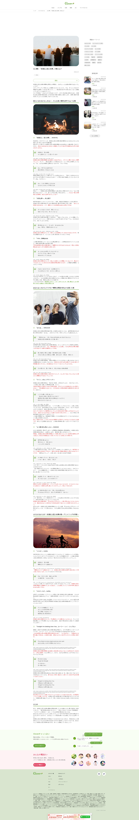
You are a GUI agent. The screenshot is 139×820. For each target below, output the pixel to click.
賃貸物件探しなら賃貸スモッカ (79, 793)
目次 (56, 80)
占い (76, 7)
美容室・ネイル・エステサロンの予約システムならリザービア (75, 800)
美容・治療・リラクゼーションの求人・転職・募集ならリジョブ (48, 800)
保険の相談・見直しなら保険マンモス (41, 808)
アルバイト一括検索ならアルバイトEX (41, 793)
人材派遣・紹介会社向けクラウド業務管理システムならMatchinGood (56, 801)
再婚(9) (93, 62)
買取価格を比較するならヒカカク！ (96, 806)
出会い (53, 7)
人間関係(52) (93, 59)
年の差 (94, 119)
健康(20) (100, 59)
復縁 (71, 7)
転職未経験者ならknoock (67, 793)
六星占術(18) (87, 62)
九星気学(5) (99, 57)
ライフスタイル (83, 7)
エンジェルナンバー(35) (98, 43)
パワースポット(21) (89, 54)
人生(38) (86, 59)
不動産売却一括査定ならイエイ (62, 806)
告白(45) (99, 62)
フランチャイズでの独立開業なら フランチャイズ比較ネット (76, 797)
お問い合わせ (61, 784)
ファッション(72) (98, 54)
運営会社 (60, 776)
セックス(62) (97, 48)
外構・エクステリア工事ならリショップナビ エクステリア (47, 796)
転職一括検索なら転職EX (55, 793)
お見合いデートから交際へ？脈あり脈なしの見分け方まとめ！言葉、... (99, 126)
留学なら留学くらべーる (95, 797)
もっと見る (95, 135)
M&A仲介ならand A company (83, 805)
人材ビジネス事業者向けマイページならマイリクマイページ (84, 801)
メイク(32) (87, 57)
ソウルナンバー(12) (89, 51)
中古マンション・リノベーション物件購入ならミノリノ (69, 795)
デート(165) (97, 51)
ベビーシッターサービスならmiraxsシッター (54, 804)
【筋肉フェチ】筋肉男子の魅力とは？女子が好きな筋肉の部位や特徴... (99, 103)
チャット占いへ (39, 745)
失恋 (66, 7)
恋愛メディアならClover (87, 798)
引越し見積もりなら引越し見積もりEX (95, 793)
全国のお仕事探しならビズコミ (66, 802)
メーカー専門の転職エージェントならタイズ (48, 805)
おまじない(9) (87, 43)
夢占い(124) (87, 65)
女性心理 (95, 108)
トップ (34, 10)
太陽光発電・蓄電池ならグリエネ (56, 797)
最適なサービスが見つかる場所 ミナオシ (46, 806)
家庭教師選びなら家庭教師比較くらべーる (55, 798)
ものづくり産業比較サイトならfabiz (73, 798)
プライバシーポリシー (62, 781)
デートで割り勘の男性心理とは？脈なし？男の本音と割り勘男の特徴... (99, 80)
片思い (37, 75)
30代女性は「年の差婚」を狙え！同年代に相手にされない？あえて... (99, 114)
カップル (60, 7)
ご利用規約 (60, 779)
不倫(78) (93, 57)
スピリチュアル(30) (89, 48)
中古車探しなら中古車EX (87, 795)
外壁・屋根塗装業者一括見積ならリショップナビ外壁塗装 (90, 796)
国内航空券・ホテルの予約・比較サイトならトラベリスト (86, 802)
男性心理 (95, 85)
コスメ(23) (93, 46)
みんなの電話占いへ (39, 764)
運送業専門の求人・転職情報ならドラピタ (67, 805)
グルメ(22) (87, 46)
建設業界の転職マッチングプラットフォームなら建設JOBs (77, 804)
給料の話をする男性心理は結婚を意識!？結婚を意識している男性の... (99, 91)
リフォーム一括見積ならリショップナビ (68, 796)
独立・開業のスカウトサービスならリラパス (79, 806)
